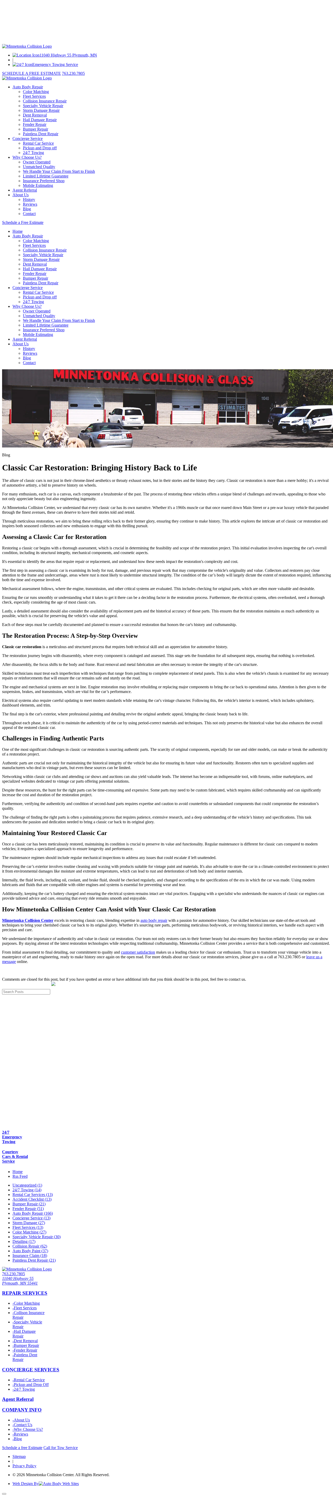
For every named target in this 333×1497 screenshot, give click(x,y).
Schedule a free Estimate (22, 1447)
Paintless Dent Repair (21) (34, 1260)
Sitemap (19, 1456)
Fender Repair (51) (28, 1208)
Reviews (30, 204)
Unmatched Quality (39, 166)
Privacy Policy (24, 1466)
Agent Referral (24, 190)
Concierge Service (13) (31, 1218)
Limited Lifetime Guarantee (45, 176)
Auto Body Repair (27, 87)
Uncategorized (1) (27, 1185)
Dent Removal (35, 115)
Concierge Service (27, 138)
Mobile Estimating (38, 185)
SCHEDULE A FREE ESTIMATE (31, 73)
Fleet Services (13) (27, 1227)
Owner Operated (36, 162)
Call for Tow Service (60, 1447)
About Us (20, 195)
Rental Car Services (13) (32, 1194)
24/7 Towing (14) (26, 1190)
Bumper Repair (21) (29, 1204)
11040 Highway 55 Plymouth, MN (68, 55)
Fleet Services (34, 96)
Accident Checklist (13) (32, 1199)
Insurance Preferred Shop (44, 181)
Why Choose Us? (27, 157)
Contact (29, 213)
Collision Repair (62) (29, 1246)
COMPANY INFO (22, 1410)
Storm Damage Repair (41, 110)
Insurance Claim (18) (29, 1255)
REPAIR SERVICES (24, 1293)
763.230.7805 (73, 73)
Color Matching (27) (29, 1232)
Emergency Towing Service (55, 64)
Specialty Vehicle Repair (43, 105)
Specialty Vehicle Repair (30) (36, 1237)
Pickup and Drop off (40, 148)
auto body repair (153, 920)
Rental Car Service (38, 143)
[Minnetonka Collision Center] (27, 1269)
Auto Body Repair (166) (32, 1213)
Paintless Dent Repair (40, 134)
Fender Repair (34, 124)
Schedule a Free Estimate (22, 222)
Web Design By (25, 1483)
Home (17, 231)
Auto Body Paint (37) (30, 1251)
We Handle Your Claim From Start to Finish (59, 171)
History (29, 199)
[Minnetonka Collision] (27, 46)
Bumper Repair (35, 129)
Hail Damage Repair (40, 120)
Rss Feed (20, 1176)
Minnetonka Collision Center (27, 920)
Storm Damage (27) (28, 1222)
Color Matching (36, 91)
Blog (27, 209)
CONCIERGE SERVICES (30, 1369)
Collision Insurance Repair (45, 101)
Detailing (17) (23, 1241)
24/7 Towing (33, 152)
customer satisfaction (138, 952)
